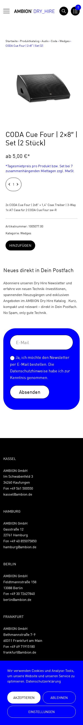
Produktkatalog (29, 41)
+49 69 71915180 (22, 646)
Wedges (64, 41)
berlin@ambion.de (17, 599)
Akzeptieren (24, 698)
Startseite (12, 41)
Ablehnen (59, 698)
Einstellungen (41, 712)
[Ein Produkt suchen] (63, 11)
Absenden (29, 392)
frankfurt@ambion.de (19, 652)
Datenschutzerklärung (43, 681)
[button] (10, 184)
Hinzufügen (20, 245)
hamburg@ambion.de (19, 547)
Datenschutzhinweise (29, 370)
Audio (45, 41)
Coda (54, 41)
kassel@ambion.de (17, 494)
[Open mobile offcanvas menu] (6, 11)
